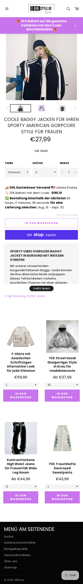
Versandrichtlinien (17, 555)
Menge (64, 163)
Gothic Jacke (35, 296)
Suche (8, 536)
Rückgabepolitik (16, 549)
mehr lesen (41, 288)
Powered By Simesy (67, 214)
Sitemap (10, 567)
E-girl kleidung (15, 296)
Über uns (10, 561)
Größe (37, 163)
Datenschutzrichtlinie (20, 542)
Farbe (9, 163)
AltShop (19, 580)
